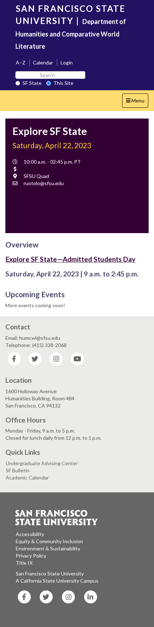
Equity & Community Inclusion (49, 541)
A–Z (20, 62)
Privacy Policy (31, 556)
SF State (32, 83)
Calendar (43, 62)
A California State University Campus (57, 581)
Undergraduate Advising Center (42, 463)
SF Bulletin (17, 470)
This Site (63, 83)
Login (67, 62)
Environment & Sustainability (48, 548)
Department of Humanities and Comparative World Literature (70, 34)
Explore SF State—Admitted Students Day (70, 259)
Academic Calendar (27, 477)
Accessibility (30, 534)
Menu (137, 102)
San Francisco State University (50, 573)
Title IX (24, 563)
